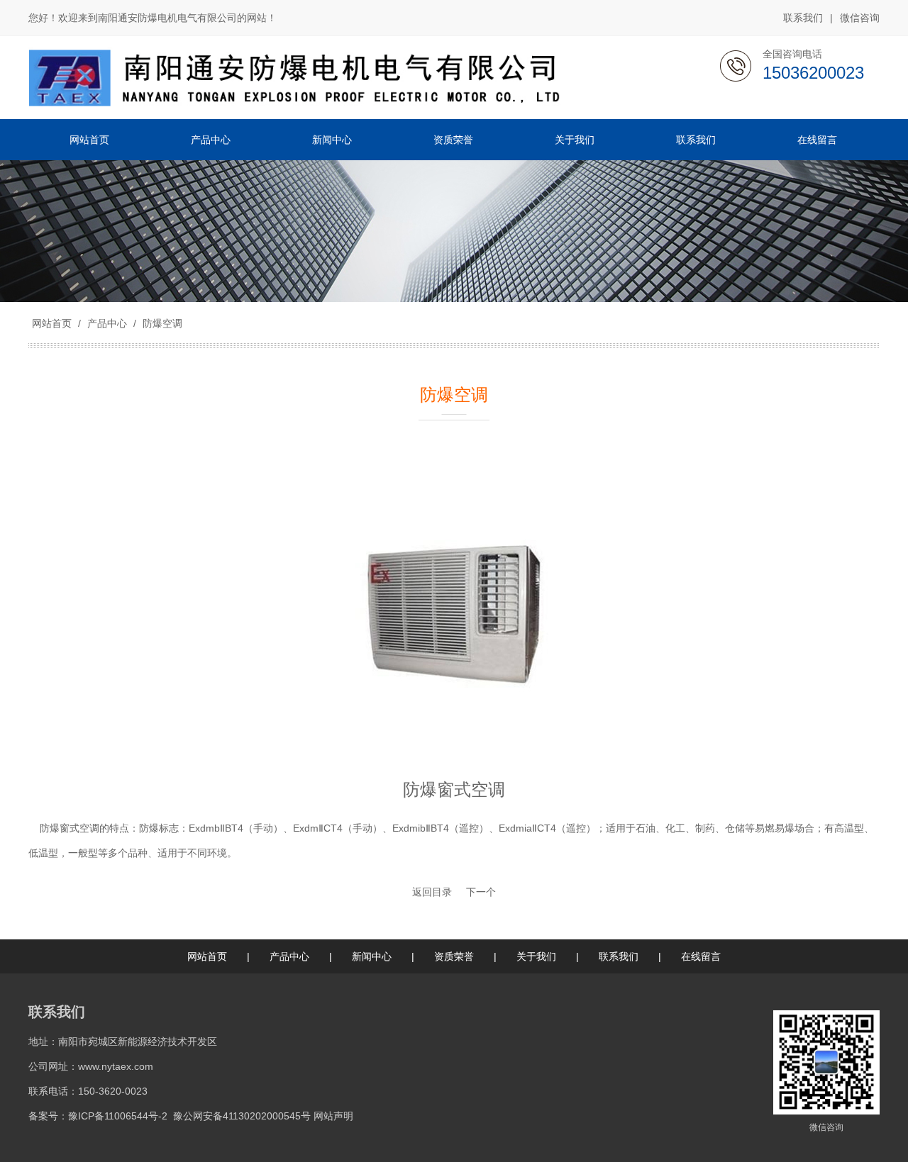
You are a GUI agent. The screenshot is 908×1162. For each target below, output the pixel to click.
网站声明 (333, 1116)
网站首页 (52, 323)
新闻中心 (372, 956)
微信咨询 (860, 17)
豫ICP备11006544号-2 (117, 1116)
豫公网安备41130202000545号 (242, 1116)
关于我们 (536, 956)
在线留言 (701, 956)
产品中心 (107, 323)
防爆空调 (161, 323)
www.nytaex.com (115, 1066)
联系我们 (803, 17)
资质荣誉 (454, 956)
